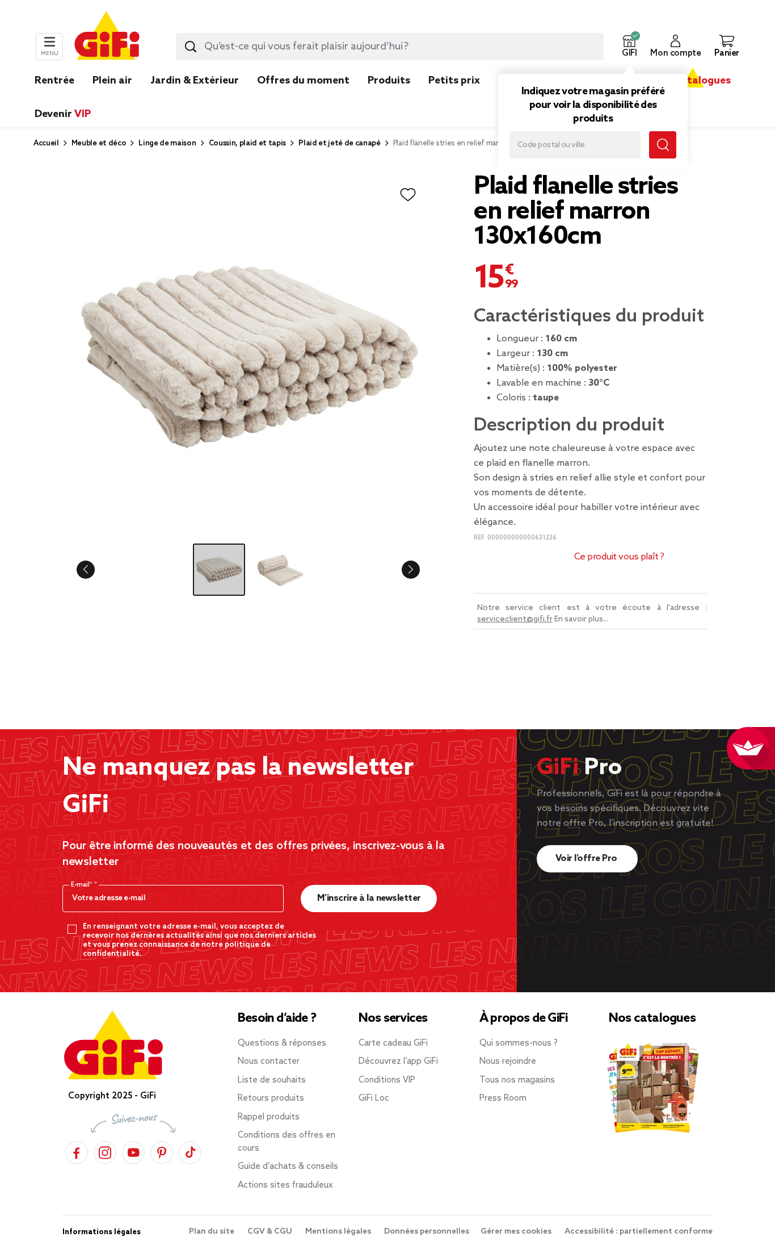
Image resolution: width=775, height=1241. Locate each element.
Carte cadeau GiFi (393, 1043)
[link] (389, 97)
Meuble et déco (99, 143)
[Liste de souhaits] (408, 194)
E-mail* (82, 885)
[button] (629, 46)
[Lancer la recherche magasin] (662, 144)
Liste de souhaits (272, 1080)
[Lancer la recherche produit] (190, 46)
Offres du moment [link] (303, 80)
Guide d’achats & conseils (288, 1166)
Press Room (503, 1098)
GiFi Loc (374, 1098)
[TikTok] (190, 1151)
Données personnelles (426, 1231)
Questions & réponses (282, 1043)
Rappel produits (269, 1117)
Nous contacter (269, 1061)
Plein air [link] (112, 80)
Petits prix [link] (454, 80)
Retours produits (271, 1098)
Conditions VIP (387, 1080)
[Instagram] (105, 1151)
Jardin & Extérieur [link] (194, 80)
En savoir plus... (581, 619)
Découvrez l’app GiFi (398, 1061)
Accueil (46, 143)
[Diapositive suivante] (402, 570)
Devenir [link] (63, 114)
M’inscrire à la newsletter (369, 898)
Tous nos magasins (517, 1080)
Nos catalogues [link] (692, 80)
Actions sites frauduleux (285, 1185)
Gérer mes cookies (517, 1231)
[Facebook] (76, 1151)
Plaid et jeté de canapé (339, 143)
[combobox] (390, 46)
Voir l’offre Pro (587, 858)
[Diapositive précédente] (95, 570)
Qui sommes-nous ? (518, 1043)
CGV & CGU (270, 1231)
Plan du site (212, 1231)
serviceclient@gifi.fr (515, 619)
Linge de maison (167, 143)
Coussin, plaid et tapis (248, 143)
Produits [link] (389, 80)
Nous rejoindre (507, 1061)
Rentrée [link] (54, 80)
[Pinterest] (161, 1151)
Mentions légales (339, 1231)
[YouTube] (133, 1151)
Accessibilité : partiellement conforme (639, 1231)
